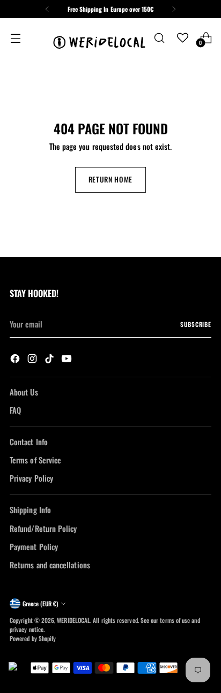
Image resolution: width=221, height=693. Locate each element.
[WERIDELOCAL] (99, 37)
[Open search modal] (159, 38)
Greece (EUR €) (40, 603)
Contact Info (29, 441)
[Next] (174, 9)
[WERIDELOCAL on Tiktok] (50, 359)
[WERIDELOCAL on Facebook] (16, 359)
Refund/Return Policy (43, 528)
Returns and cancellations (50, 564)
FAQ (15, 410)
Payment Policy (34, 546)
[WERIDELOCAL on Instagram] (33, 359)
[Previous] (47, 9)
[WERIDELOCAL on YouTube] (67, 359)
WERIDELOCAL (73, 620)
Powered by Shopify (33, 638)
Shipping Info (30, 509)
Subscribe (195, 324)
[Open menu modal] (15, 38)
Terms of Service (35, 460)
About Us (24, 392)
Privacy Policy (31, 478)
